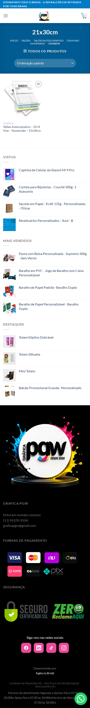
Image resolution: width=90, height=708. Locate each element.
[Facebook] (26, 648)
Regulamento (45, 686)
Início (14, 40)
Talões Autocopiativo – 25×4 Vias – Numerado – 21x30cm (22, 128)
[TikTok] (51, 648)
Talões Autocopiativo (49, 40)
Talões (25, 40)
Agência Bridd (45, 673)
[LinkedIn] (39, 648)
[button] (81, 698)
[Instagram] (64, 648)
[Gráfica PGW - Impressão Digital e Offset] (44, 15)
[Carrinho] (83, 15)
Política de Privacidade (61, 683)
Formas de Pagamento (26, 683)
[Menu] (5, 15)
